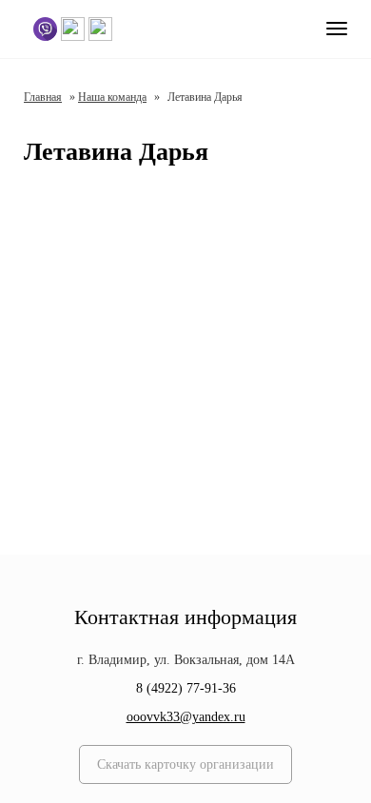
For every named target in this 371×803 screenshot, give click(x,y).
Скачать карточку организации (185, 764)
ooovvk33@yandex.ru (186, 717)
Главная (43, 97)
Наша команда (112, 97)
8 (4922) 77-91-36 (186, 688)
